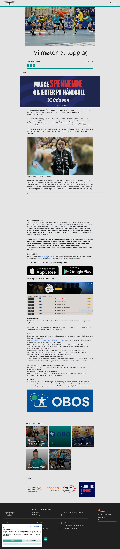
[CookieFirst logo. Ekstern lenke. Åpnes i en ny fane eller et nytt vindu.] (3, 527)
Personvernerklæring (35, 526)
